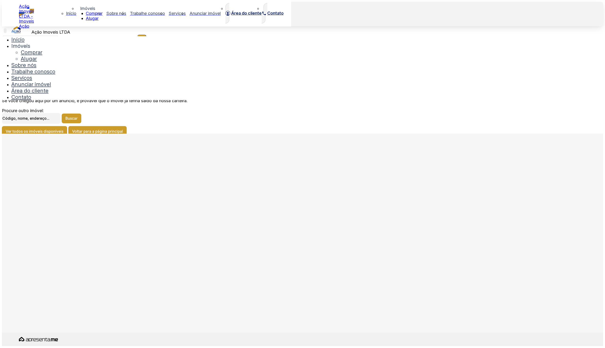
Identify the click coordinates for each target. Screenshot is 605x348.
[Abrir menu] (5, 30)
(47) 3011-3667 (33, 275)
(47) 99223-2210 (34, 286)
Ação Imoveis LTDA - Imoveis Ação (26, 16)
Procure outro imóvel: (23, 110)
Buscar (71, 118)
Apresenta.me (32, 338)
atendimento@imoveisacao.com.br (48, 247)
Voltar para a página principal (97, 131)
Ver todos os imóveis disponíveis (34, 131)
